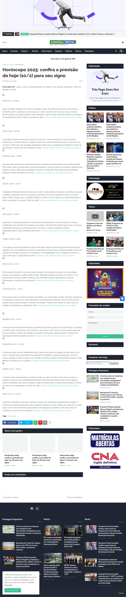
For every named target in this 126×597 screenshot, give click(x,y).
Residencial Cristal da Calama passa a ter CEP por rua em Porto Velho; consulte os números (111, 396)
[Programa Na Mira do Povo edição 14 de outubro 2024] (115, 242)
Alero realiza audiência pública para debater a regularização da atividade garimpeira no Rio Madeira (95, 130)
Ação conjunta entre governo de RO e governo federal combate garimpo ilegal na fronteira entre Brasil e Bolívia (52, 570)
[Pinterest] (40, 423)
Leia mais (8, 585)
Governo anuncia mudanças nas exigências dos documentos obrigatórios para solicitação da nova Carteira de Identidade (111, 380)
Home (4, 42)
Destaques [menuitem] (89, 51)
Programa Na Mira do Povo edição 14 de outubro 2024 (114, 251)
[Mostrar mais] (50, 423)
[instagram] (37, 508)
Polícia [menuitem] (78, 51)
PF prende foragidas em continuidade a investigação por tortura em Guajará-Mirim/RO (72, 542)
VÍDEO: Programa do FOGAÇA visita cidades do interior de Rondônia (114, 226)
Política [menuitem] (68, 51)
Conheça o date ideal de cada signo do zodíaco (63, 117)
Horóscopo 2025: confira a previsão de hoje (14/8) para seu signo (14, 459)
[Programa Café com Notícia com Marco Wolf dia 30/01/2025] (95, 216)
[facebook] (123, 42)
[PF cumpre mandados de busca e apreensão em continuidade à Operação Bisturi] (53, 530)
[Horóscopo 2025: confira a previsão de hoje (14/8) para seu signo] (15, 444)
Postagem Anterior (11, 497)
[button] (118, 34)
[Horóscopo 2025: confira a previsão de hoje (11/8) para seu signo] (42, 444)
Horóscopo (19, 64)
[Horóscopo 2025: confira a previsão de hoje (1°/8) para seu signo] (70, 444)
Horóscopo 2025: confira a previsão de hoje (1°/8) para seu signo (69, 459)
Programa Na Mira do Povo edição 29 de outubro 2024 (95, 251)
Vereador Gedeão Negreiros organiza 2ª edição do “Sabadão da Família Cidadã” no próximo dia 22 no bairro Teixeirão (95, 161)
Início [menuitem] (4, 51)
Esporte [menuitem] (58, 51)
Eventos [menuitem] (14, 51)
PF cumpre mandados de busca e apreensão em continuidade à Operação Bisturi (53, 541)
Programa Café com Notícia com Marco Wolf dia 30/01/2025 (95, 226)
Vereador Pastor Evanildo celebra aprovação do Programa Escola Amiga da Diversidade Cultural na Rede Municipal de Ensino (110, 530)
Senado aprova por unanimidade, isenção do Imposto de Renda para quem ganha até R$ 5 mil (114, 159)
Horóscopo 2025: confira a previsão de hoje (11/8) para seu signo (41, 459)
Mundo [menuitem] (35, 51)
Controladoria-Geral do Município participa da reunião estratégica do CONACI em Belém (110, 563)
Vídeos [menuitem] (24, 51)
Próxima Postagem (74, 497)
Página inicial (7, 64)
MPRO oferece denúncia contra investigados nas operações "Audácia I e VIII (72, 569)
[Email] (45, 423)
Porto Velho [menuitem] (47, 51)
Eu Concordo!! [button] (12, 590)
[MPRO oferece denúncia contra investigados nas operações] (73, 558)
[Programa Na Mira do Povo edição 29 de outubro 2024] (95, 242)
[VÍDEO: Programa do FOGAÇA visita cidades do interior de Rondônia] (115, 216)
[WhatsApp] (35, 423)
